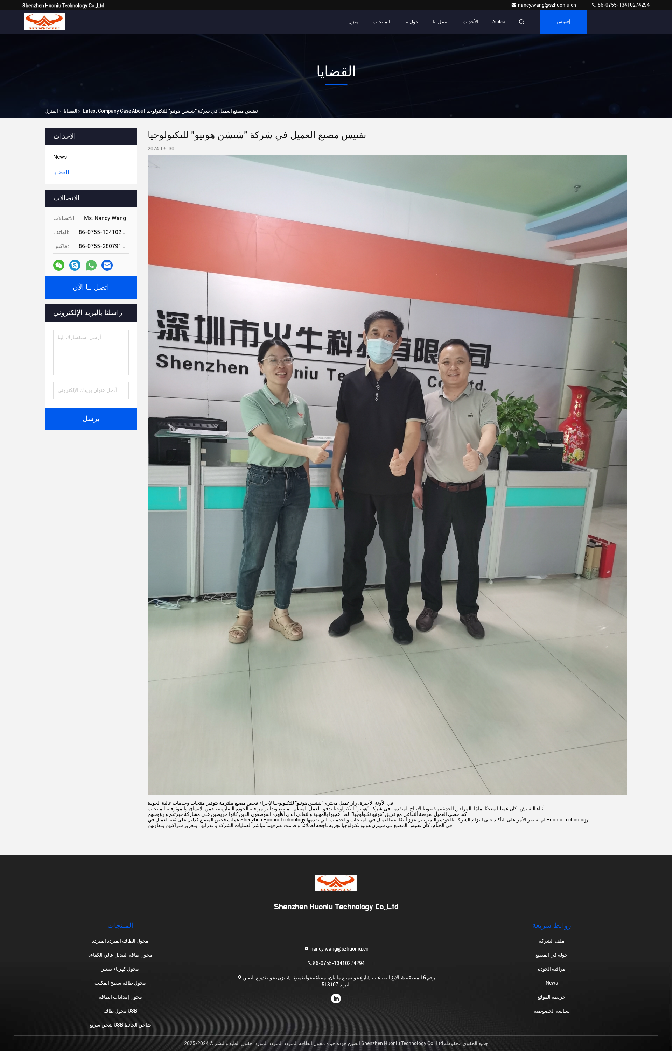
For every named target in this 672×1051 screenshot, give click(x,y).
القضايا (70, 111)
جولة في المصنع (552, 955)
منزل (353, 21)
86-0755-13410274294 (623, 5)
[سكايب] (74, 265)
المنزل (51, 111)
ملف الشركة (552, 941)
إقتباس (563, 21)
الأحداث (470, 21)
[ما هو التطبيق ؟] (91, 265)
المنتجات (381, 21)
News (552, 983)
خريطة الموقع (552, 997)
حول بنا (411, 21)
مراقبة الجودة (552, 969)
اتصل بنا (441, 21)
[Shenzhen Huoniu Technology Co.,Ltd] (44, 21)
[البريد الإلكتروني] (107, 265)
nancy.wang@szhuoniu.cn (547, 5)
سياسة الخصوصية (552, 1011)
